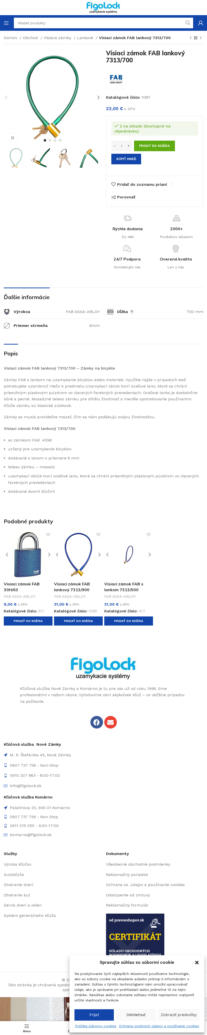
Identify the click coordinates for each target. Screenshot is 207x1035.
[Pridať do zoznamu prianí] (48, 534)
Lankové (85, 37)
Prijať (94, 1015)
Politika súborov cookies (95, 1026)
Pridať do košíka (154, 146)
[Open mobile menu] (6, 23)
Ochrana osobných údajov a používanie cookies (159, 1026)
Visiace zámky (58, 37)
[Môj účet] (201, 23)
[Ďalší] (200, 38)
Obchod (31, 37)
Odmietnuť (135, 1015)
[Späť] (190, 38)
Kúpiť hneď (126, 159)
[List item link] (103, 765)
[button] (196, 962)
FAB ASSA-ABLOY (20, 596)
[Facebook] (96, 722)
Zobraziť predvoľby (179, 1015)
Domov (11, 37)
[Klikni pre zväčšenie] (13, 138)
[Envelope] (110, 722)
